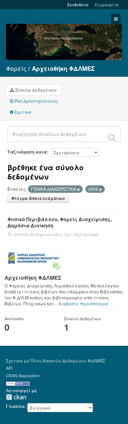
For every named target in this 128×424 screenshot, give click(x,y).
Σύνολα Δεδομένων (35, 90)
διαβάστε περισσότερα (83, 303)
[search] (112, 137)
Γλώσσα (15, 406)
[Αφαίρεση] (78, 189)
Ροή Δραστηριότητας (35, 101)
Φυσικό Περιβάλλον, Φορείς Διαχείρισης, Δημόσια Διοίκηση (59, 222)
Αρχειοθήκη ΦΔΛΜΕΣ (63, 68)
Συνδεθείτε (78, 4)
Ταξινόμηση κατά (27, 152)
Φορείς (16, 68)
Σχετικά (22, 112)
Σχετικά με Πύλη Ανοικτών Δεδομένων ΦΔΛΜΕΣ (55, 361)
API (9, 368)
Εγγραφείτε (107, 4)
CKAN (16, 397)
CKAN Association (23, 375)
